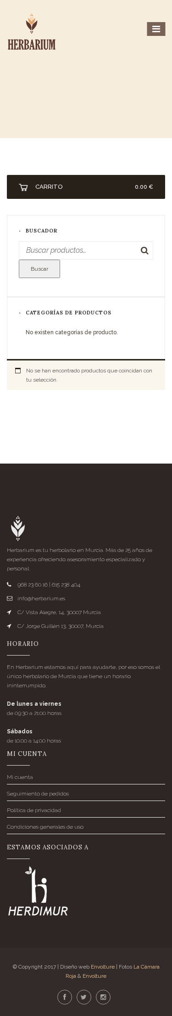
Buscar (39, 269)
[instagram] (103, 997)
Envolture (103, 967)
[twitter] (84, 997)
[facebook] (64, 997)
